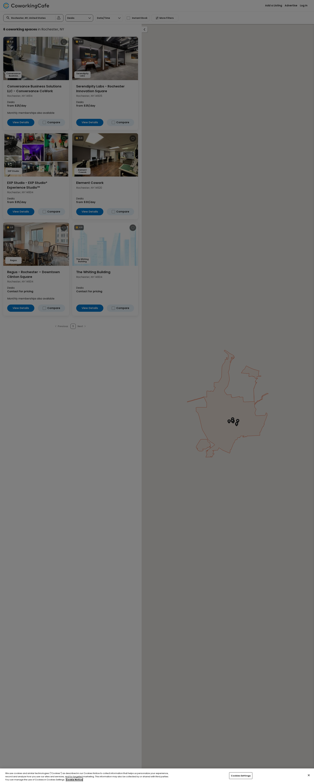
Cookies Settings (241, 775)
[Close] (308, 775)
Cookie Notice (74, 779)
